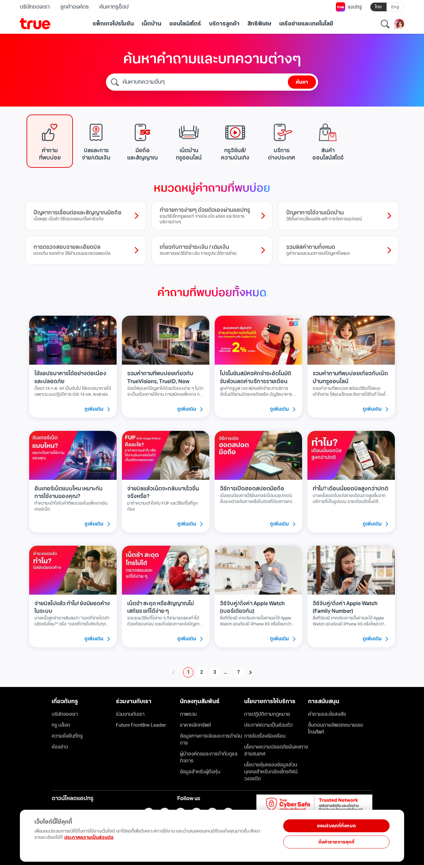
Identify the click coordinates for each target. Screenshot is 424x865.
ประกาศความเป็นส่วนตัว (89, 837)
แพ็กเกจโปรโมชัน (113, 24)
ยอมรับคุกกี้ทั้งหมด (336, 825)
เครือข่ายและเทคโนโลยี (306, 24)
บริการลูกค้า (224, 24)
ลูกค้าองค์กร (74, 7)
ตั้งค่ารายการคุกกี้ (336, 842)
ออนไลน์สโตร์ (185, 24)
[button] (49, 141)
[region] (133, 832)
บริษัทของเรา (35, 7)
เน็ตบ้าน (151, 24)
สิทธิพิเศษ (259, 24)
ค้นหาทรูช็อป (113, 7)
